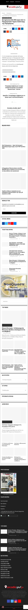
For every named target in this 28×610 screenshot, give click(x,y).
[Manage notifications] (3, 607)
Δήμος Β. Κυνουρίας (5, 577)
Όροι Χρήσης (3, 503)
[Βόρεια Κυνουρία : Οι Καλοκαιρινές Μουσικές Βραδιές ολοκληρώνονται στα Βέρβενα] (5, 262)
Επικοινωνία (17, 1)
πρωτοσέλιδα (6, 494)
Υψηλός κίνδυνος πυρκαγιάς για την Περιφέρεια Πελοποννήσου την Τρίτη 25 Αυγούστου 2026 (12, 192)
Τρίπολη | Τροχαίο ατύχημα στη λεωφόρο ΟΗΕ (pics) (11, 425)
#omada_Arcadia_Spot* (7, 25)
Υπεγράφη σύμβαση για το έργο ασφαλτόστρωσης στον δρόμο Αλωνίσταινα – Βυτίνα (14, 87)
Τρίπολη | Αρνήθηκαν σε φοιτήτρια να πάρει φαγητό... (7, 458)
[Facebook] (8, 601)
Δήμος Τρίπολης (4, 567)
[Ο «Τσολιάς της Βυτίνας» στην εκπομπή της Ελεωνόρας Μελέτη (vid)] (8, 438)
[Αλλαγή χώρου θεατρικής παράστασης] (5, 270)
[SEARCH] (24, 301)
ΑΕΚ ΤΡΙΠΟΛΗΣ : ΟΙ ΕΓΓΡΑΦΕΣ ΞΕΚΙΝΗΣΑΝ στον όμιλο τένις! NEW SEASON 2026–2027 (17, 244)
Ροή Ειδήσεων (4, 565)
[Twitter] (12, 601)
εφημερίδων (12, 494)
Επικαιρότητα (4, 559)
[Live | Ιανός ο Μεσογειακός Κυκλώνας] (20, 438)
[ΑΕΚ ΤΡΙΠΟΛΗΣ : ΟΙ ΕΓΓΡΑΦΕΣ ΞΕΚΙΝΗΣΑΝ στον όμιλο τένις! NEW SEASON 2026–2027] (5, 244)
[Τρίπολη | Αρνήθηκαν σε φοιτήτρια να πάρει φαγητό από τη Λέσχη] (8, 452)
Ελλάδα (2, 569)
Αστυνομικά (3, 571)
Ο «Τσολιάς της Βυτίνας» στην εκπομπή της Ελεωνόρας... (7, 444)
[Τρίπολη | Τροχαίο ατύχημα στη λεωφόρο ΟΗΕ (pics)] (14, 415)
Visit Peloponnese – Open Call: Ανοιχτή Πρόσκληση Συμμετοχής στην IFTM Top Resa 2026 (13, 147)
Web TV (7, 1)
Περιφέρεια (3, 573)
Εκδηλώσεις (3, 575)
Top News (3, 561)
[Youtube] (19, 601)
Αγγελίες (3, 508)
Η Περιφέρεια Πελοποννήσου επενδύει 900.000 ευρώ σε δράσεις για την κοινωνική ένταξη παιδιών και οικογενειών (13, 170)
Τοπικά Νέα (3, 563)
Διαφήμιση (12, 1)
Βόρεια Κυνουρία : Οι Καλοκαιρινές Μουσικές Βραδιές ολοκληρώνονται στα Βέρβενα (17, 261)
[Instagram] (15, 601)
